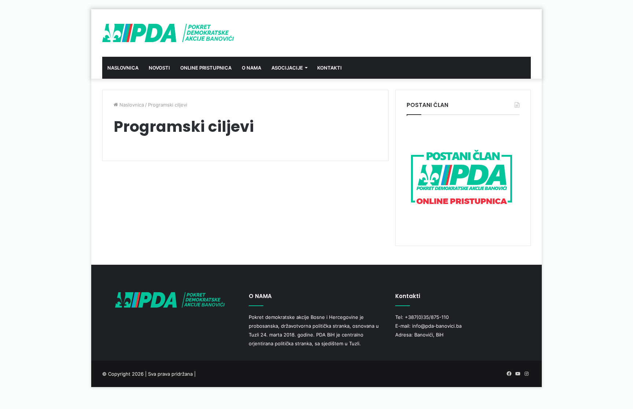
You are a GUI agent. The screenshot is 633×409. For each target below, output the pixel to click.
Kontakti (329, 68)
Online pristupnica (206, 68)
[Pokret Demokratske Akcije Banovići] (168, 33)
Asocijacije (287, 68)
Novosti (159, 68)
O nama (251, 68)
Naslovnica (122, 68)
